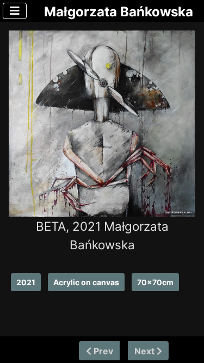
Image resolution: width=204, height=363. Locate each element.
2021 (25, 282)
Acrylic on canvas (86, 282)
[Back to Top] (185, 350)
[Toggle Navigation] (15, 11)
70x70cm (155, 282)
